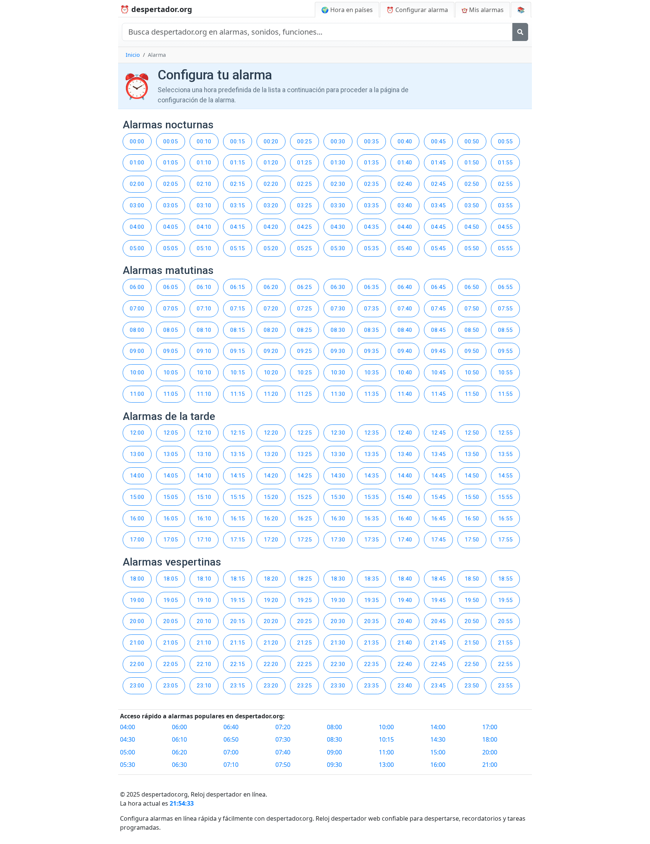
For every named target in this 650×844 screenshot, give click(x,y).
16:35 (371, 518)
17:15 (237, 539)
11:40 (405, 394)
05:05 (170, 248)
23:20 (271, 685)
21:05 (170, 642)
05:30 (338, 248)
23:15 (237, 685)
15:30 (338, 497)
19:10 (204, 600)
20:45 (438, 621)
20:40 (405, 621)
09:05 (170, 351)
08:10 (204, 330)
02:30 (338, 184)
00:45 (438, 141)
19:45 (438, 600)
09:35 (371, 351)
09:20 (271, 351)
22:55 (505, 664)
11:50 (472, 394)
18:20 (271, 578)
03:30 (338, 205)
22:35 (371, 664)
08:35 (371, 330)
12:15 (237, 432)
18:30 (338, 578)
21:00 (137, 642)
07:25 (304, 308)
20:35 (371, 621)
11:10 (204, 394)
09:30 (338, 351)
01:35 (371, 162)
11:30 (338, 394)
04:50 (472, 227)
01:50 (472, 162)
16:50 (472, 518)
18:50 (472, 578)
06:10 (204, 287)
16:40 (405, 518)
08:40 (405, 330)
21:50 (472, 642)
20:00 (137, 621)
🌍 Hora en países (347, 10)
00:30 (338, 141)
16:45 (438, 518)
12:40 (405, 432)
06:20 (271, 287)
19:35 (371, 600)
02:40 (405, 184)
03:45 (438, 205)
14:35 (371, 475)
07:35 (371, 308)
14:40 (405, 475)
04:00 (137, 227)
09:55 (505, 351)
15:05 (170, 497)
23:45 (438, 685)
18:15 (237, 578)
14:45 (438, 475)
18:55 (505, 578)
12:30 (338, 432)
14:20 (271, 475)
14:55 (505, 475)
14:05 (170, 475)
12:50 (472, 432)
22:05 (170, 664)
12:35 (371, 432)
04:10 (204, 227)
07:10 (204, 308)
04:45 (438, 227)
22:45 (438, 664)
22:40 (405, 664)
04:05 (170, 227)
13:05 (170, 454)
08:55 (505, 330)
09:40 (405, 351)
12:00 (137, 432)
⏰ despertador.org (156, 9)
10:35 (371, 372)
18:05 (170, 578)
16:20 (271, 518)
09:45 (438, 351)
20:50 (472, 621)
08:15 (237, 330)
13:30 (338, 454)
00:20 (271, 141)
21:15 (237, 642)
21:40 (405, 642)
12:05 (170, 432)
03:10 (204, 205)
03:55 (505, 205)
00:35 (371, 141)
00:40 (405, 141)
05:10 (204, 248)
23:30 (338, 685)
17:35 (371, 539)
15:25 (304, 497)
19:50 (472, 600)
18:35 (371, 578)
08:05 (170, 330)
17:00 (137, 539)
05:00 (137, 248)
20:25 (304, 621)
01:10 (204, 162)
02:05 (170, 184)
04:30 (338, 227)
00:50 (472, 141)
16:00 (137, 518)
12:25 (304, 432)
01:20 (271, 162)
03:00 (137, 205)
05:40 (405, 248)
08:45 (438, 330)
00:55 (505, 141)
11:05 (170, 394)
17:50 (472, 539)
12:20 (271, 432)
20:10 (204, 621)
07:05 (170, 308)
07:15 (237, 308)
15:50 (472, 497)
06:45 (438, 287)
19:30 (338, 600)
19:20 (271, 600)
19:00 (137, 600)
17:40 (405, 539)
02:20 (271, 184)
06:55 (505, 287)
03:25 (304, 205)
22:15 (237, 664)
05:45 (438, 248)
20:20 (271, 621)
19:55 (505, 600)
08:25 (304, 330)
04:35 (371, 227)
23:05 (170, 685)
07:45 (438, 308)
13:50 (472, 454)
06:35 (371, 287)
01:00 (137, 162)
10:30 (338, 372)
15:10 (204, 497)
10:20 (271, 372)
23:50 (472, 685)
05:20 (271, 248)
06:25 (304, 287)
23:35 (371, 685)
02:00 (137, 184)
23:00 (137, 685)
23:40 (405, 685)
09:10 (204, 351)
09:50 (472, 351)
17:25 (304, 539)
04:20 (271, 227)
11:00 (137, 394)
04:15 (237, 227)
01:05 (170, 162)
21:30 (338, 642)
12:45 (438, 432)
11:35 (371, 394)
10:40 (405, 372)
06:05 (170, 287)
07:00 (137, 308)
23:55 (505, 685)
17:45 (438, 539)
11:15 (237, 394)
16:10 (204, 518)
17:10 (204, 539)
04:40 (405, 227)
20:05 (170, 621)
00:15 (237, 141)
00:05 (170, 141)
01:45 (438, 162)
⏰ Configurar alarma (417, 10)
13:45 (438, 454)
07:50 (472, 308)
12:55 (505, 432)
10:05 (170, 372)
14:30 (338, 475)
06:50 (472, 287)
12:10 (204, 432)
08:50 (472, 330)
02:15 (237, 184)
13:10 (204, 454)
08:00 (137, 330)
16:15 (237, 518)
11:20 (271, 394)
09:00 (137, 351)
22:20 (271, 664)
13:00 (137, 454)
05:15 (237, 248)
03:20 (271, 205)
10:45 (438, 372)
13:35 (371, 454)
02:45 (438, 184)
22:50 (472, 664)
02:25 (304, 184)
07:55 (505, 308)
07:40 (405, 308)
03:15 (237, 205)
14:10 (204, 475)
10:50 (472, 372)
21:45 (438, 642)
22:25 (304, 664)
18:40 (405, 578)
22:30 (338, 664)
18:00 (137, 578)
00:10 (204, 141)
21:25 (304, 642)
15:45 (438, 497)
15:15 (237, 497)
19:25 (304, 600)
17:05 (170, 539)
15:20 (271, 497)
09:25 (304, 351)
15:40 (405, 497)
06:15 (237, 287)
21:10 (204, 642)
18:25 (304, 578)
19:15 (237, 600)
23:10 (204, 685)
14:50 (472, 475)
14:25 (304, 475)
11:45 (438, 394)
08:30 (338, 330)
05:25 (304, 248)
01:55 (505, 162)
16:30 (338, 518)
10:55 (505, 372)
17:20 (271, 539)
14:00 (137, 475)
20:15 (237, 621)
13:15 (237, 454)
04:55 (505, 227)
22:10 (204, 664)
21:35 (371, 642)
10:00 (137, 372)
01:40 (405, 162)
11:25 (304, 394)
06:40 (405, 287)
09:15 (237, 351)
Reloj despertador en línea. (229, 794)
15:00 (137, 497)
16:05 (170, 518)
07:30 (338, 308)
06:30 (338, 287)
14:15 (237, 475)
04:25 (304, 227)
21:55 (505, 642)
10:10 (204, 372)
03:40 (405, 205)
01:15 (237, 162)
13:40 (405, 454)
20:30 (338, 621)
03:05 (170, 205)
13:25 (304, 454)
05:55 (505, 248)
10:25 (304, 372)
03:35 (371, 205)
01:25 (304, 162)
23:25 (304, 685)
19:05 (170, 600)
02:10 (204, 184)
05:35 (371, 248)
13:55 (505, 454)
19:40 (405, 600)
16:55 (505, 518)
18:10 (204, 578)
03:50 (472, 205)
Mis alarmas (486, 10)
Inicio (133, 54)
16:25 (304, 518)
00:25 (304, 141)
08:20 (271, 330)
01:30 (338, 162)
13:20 (271, 454)
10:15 (237, 372)
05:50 (472, 248)
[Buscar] (520, 32)
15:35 (371, 497)
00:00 (137, 141)
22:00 (137, 664)
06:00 (137, 287)
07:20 (271, 308)
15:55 (505, 497)
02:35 (371, 184)
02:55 (505, 184)
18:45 (438, 578)
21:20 (271, 642)
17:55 (505, 539)
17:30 (338, 539)
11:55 (505, 394)
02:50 (472, 184)
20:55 (505, 621)
